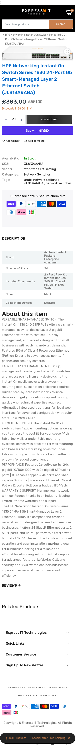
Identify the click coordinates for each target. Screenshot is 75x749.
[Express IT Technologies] (36, 12)
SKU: (5, 164)
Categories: (10, 174)
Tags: (6, 180)
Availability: (10, 158)
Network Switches (37, 174)
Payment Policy (49, 695)
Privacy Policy (37, 687)
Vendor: (7, 169)
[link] (7, 743)
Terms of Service (27, 695)
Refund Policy (16, 687)
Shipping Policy (57, 687)
